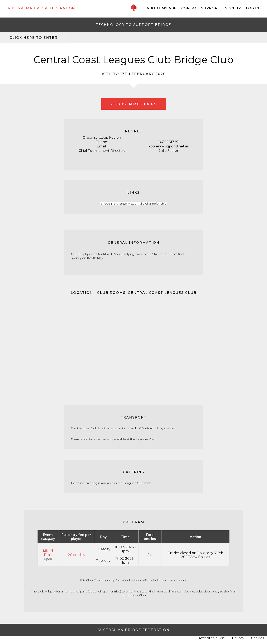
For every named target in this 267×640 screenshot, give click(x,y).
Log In (252, 8)
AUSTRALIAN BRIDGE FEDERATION (41, 8)
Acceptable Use (212, 638)
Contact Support (200, 8)
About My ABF (161, 8)
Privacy (238, 638)
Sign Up (233, 8)
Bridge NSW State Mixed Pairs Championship (133, 203)
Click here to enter (33, 38)
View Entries (199, 557)
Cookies (257, 638)
